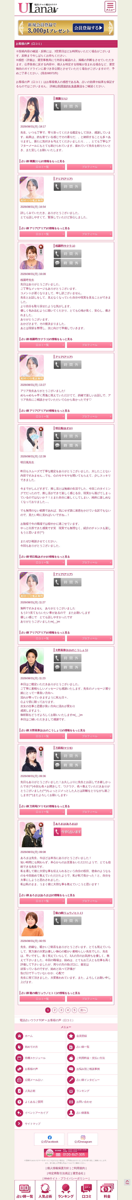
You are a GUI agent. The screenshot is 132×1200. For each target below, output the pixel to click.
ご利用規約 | (78, 1168)
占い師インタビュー (88, 1079)
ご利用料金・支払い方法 (90, 1057)
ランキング (82, 1090)
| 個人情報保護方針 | (58, 1168)
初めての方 (31, 1046)
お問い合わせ (84, 1101)
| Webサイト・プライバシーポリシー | (66, 1178)
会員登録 (81, 1036)
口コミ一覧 (42, 166)
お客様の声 (31, 1068)
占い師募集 (82, 1112)
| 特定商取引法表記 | (59, 1173)
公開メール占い (34, 1079)
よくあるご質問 (34, 1101)
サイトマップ (32, 1123)
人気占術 (30, 1090)
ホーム (29, 1036)
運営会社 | (79, 1173)
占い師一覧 (82, 1046)
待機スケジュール (35, 1057)
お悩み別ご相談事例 (88, 1068)
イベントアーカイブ (36, 1112)
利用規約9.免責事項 (70, 86)
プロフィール (89, 166)
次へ (83, 1010)
